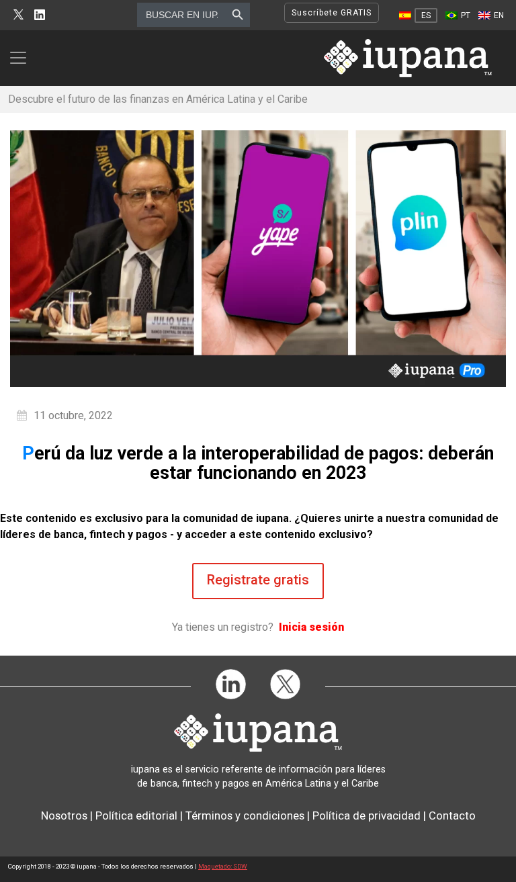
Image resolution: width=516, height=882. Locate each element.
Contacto (452, 815)
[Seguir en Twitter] (18, 15)
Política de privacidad (366, 815)
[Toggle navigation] (22, 58)
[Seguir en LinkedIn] (39, 15)
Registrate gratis (258, 580)
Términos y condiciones (244, 815)
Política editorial (136, 815)
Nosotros (64, 815)
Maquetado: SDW (222, 866)
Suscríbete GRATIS (332, 12)
